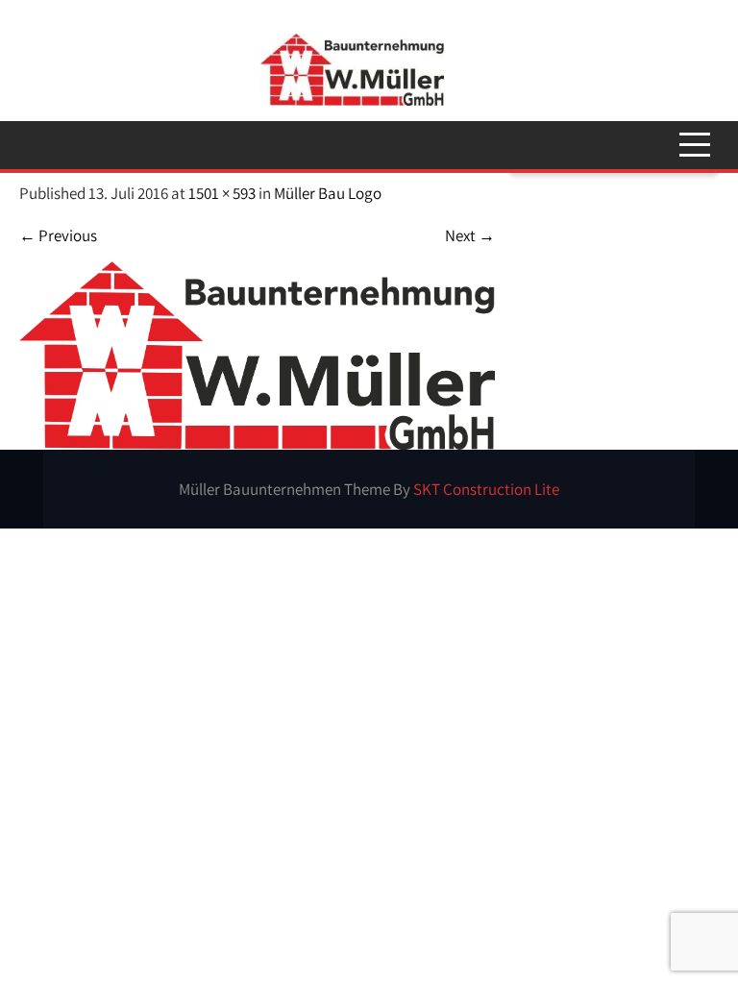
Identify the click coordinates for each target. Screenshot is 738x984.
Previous (58, 235)
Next (470, 235)
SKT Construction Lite (486, 489)
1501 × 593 (222, 193)
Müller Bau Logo (327, 193)
